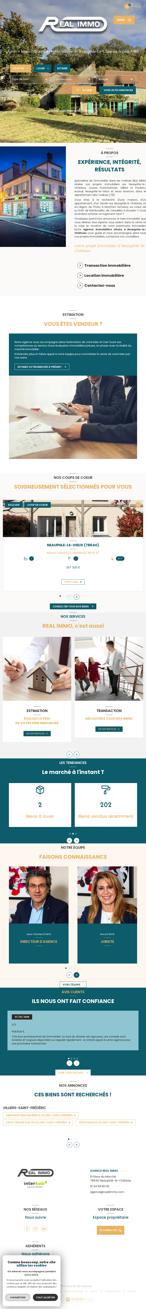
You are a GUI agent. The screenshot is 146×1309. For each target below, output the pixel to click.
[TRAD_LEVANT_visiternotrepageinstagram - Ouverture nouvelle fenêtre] (35, 1229)
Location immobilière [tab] (104, 275)
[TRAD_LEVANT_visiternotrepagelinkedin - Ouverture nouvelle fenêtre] (44, 1229)
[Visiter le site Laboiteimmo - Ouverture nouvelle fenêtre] (79, 1299)
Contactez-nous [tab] (99, 285)
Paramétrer (17, 1297)
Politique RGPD (113, 1291)
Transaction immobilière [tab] (107, 265)
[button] (76, 597)
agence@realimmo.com (107, 1192)
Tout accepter (45, 1297)
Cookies (132, 1291)
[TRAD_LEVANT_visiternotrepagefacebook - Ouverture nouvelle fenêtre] (27, 1229)
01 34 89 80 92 (99, 1186)
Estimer (62, 68)
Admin (94, 1291)
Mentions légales (74, 1291)
